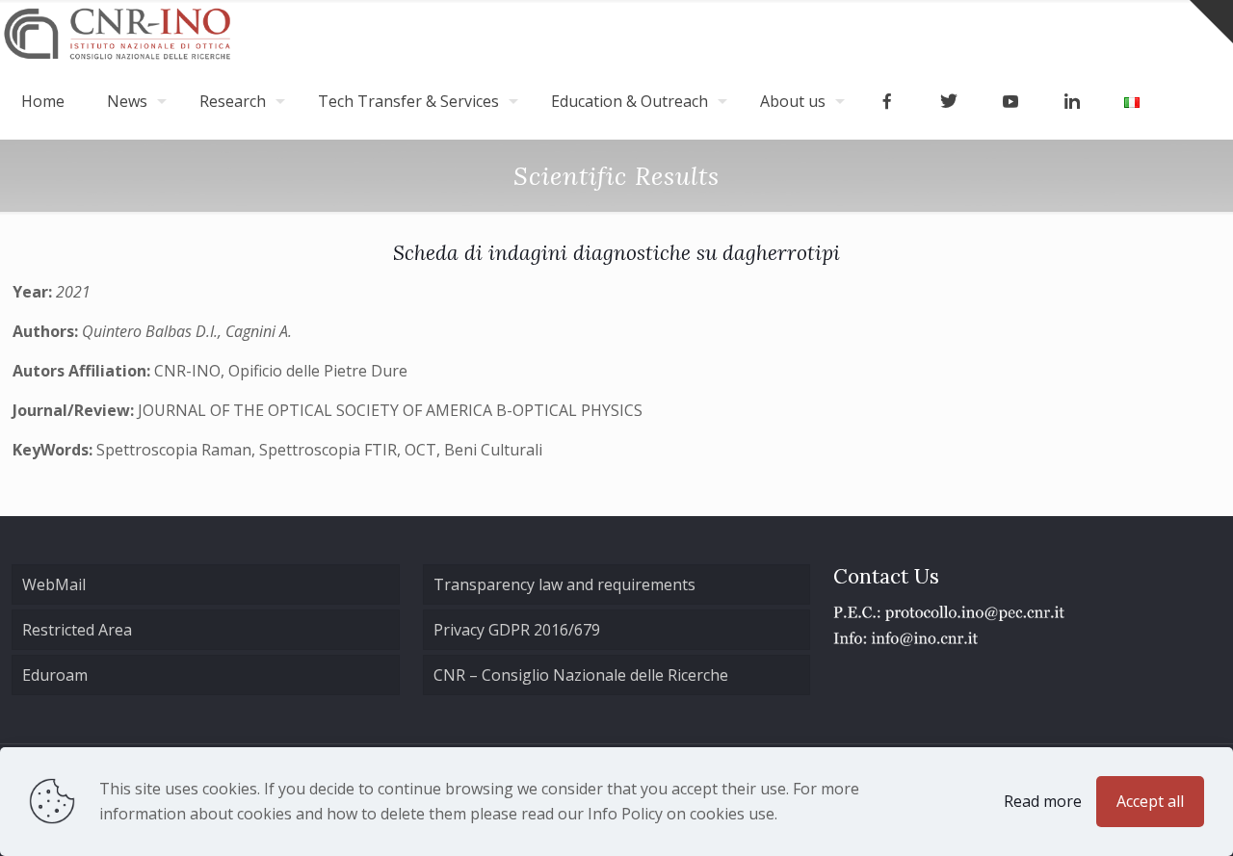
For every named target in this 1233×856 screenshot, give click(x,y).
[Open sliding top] (1211, 21)
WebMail (54, 584)
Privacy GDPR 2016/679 (516, 629)
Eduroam (55, 675)
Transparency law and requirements (564, 584)
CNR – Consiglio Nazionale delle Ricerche (580, 675)
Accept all (1150, 801)
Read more (1043, 801)
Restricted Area (77, 629)
